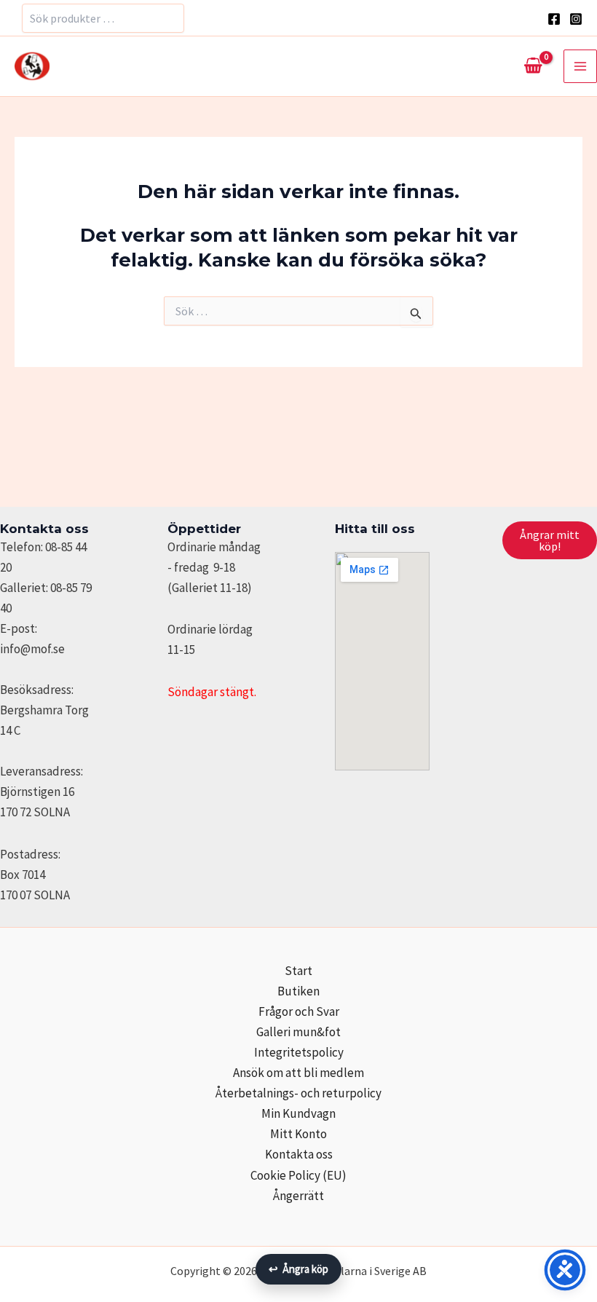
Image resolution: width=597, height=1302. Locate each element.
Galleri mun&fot (298, 1032)
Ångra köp (298, 1269)
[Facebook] (554, 18)
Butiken (298, 991)
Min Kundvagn (298, 1113)
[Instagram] (575, 18)
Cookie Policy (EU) (298, 1175)
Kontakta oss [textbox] (44, 528)
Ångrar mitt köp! (550, 540)
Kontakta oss (299, 1154)
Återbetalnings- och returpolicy (298, 1093)
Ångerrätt (298, 1196)
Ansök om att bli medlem (298, 1073)
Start (298, 971)
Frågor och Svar (298, 1011)
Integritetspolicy (299, 1052)
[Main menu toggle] (580, 66)
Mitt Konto (298, 1134)
